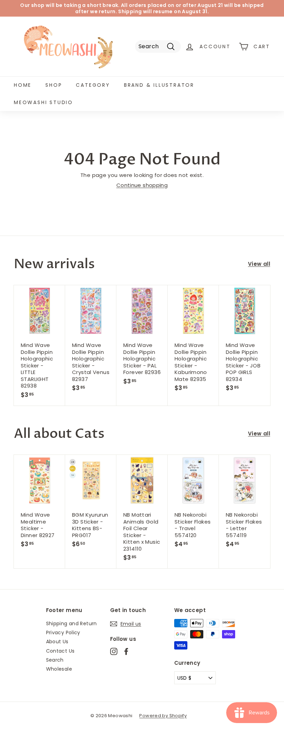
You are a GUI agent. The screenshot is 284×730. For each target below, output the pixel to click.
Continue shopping (142, 185)
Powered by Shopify (163, 715)
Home (23, 85)
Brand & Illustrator (159, 85)
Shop (53, 85)
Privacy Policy (63, 632)
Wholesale (59, 668)
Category (93, 85)
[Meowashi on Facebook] (126, 651)
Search (55, 659)
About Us (57, 641)
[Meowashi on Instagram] (113, 651)
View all (259, 264)
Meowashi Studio (43, 102)
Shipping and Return (71, 623)
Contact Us (60, 650)
